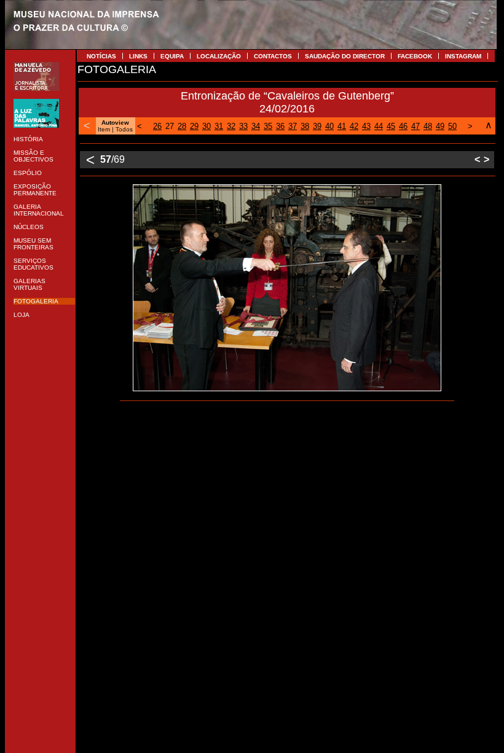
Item (104, 129)
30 (206, 126)
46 (403, 126)
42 (354, 126)
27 (169, 126)
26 (157, 126)
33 (243, 126)
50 (452, 126)
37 (292, 126)
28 (182, 126)
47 (415, 126)
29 (194, 126)
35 (268, 126)
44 (378, 126)
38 (305, 126)
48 (427, 126)
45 (391, 126)
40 (329, 126)
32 (231, 126)
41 (341, 126)
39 (317, 126)
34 (255, 126)
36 (280, 126)
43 (366, 126)
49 (440, 126)
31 (219, 126)
